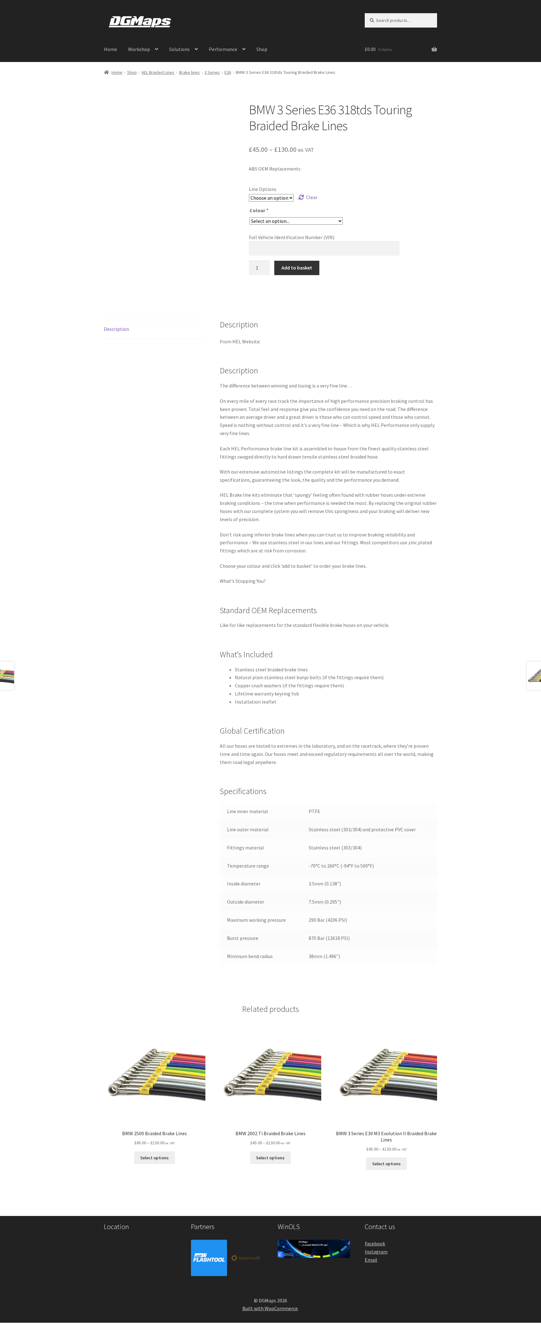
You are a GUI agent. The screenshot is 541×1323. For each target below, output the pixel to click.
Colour (259, 210)
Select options (154, 1158)
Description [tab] (116, 329)
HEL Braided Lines (158, 72)
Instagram (376, 1252)
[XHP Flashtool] (209, 1258)
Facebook (375, 1243)
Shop (261, 49)
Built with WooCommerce (270, 1308)
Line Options (262, 189)
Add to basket (296, 267)
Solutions (179, 49)
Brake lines (189, 72)
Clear (311, 197)
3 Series (212, 72)
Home (110, 49)
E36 (227, 72)
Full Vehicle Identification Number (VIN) (291, 237)
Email (371, 1260)
